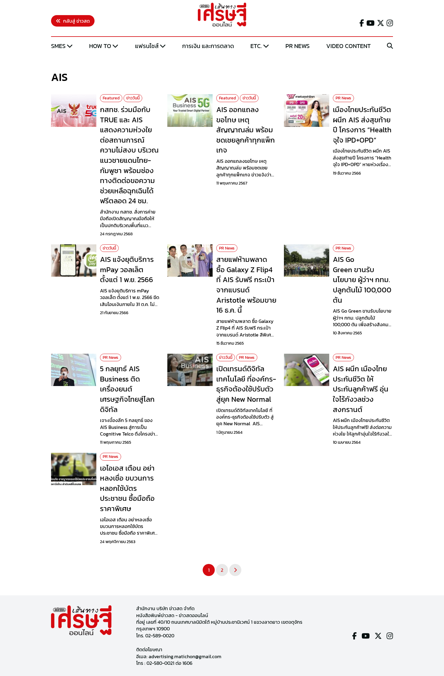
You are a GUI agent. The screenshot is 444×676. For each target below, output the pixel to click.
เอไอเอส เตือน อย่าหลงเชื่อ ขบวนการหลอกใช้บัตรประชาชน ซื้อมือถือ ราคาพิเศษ (127, 488)
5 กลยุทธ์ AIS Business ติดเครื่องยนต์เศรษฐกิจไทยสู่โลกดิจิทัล (127, 388)
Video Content (348, 45)
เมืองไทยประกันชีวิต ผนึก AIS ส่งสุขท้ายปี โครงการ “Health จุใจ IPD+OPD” (362, 124)
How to (100, 45)
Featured (111, 98)
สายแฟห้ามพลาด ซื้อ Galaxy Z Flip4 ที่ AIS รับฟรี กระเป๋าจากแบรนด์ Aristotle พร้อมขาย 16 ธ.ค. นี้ (246, 284)
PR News (297, 45)
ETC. (256, 45)
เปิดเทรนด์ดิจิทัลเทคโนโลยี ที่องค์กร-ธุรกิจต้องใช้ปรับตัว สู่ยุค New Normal (246, 383)
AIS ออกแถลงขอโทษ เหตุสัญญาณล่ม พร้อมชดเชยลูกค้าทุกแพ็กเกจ (245, 129)
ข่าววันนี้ (133, 98)
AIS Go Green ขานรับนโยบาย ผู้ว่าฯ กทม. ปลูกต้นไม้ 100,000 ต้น (362, 279)
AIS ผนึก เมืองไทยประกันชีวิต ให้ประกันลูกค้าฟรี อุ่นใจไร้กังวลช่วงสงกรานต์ (360, 388)
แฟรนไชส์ (147, 45)
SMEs (58, 45)
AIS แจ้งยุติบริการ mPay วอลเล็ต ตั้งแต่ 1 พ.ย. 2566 (127, 269)
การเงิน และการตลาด (208, 45)
